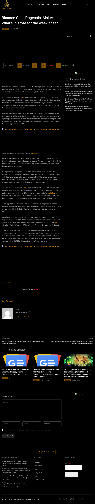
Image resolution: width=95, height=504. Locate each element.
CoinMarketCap (11, 283)
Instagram (45, 452)
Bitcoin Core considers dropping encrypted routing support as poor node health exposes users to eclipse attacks (79, 93)
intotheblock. (53, 193)
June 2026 (39, 469)
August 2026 (39, 462)
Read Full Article (7, 301)
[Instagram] (87, 4)
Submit (71, 474)
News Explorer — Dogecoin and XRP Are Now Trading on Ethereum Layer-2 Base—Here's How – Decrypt (46, 373)
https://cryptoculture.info (22, 312)
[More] (73, 65)
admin (17, 309)
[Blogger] (15, 315)
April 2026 (39, 476)
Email (67, 464)
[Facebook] (22, 315)
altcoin (22, 97)
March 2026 (39, 480)
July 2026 (38, 466)
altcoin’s (57, 222)
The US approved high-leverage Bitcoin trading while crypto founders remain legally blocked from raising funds (78, 108)
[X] (91, 4)
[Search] (90, 36)
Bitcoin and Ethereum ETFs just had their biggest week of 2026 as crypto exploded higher (78, 86)
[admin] (7, 313)
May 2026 (38, 473)
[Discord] (18, 315)
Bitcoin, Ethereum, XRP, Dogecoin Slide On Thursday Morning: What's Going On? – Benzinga (15, 372)
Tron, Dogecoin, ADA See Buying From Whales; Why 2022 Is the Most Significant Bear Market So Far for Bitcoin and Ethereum (77, 373)
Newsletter (37, 289)
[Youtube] (31, 315)
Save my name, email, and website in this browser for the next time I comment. (27, 430)
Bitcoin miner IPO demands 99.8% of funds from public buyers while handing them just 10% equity (78, 101)
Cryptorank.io (35, 153)
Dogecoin (5, 28)
